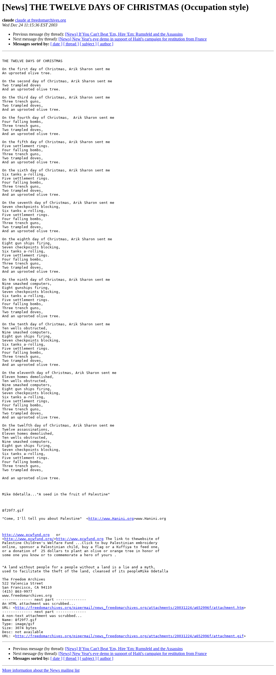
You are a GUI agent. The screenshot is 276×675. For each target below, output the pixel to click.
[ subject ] (88, 44)
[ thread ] (71, 44)
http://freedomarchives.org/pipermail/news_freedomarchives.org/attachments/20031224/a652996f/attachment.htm (129, 608)
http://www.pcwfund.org (26, 535)
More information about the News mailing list (41, 670)
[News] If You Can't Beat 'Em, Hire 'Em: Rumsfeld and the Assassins (124, 34)
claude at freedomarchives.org (40, 20)
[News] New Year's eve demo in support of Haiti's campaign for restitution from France (132, 39)
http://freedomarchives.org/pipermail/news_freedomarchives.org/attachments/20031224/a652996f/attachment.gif (129, 636)
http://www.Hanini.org (111, 519)
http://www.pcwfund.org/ (29, 539)
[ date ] (56, 44)
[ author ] (105, 44)
